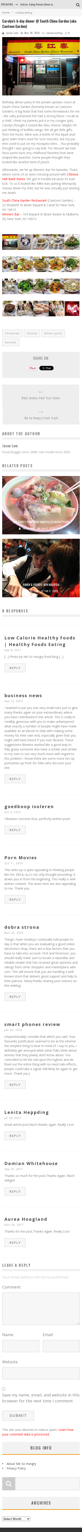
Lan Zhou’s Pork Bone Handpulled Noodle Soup (41, 522)
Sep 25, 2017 (13, 1169)
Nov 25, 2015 (14, 933)
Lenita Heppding (26, 1112)
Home (6, 12)
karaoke (11, 342)
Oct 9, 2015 (12, 812)
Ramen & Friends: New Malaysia (41, 584)
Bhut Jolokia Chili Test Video (41, 398)
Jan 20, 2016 (13, 1030)
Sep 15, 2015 (13, 701)
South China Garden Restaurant (24, 200)
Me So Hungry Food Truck (41, 417)
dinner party (53, 333)
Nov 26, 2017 (14, 1225)
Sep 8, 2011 (12, 650)
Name (7, 1334)
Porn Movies (20, 858)
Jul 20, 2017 (12, 1118)
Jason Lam (12, 33)
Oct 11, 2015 (13, 863)
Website (10, 1361)
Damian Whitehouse (31, 1163)
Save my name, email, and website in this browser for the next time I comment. (41, 1397)
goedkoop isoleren (29, 806)
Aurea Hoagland (25, 1219)
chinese (31, 333)
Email (48, 1334)
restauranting (54, 33)
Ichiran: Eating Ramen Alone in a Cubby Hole (43, 4)
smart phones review (32, 1024)
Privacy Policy (16, 1468)
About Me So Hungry (21, 1464)
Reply (15, 668)
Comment (11, 1287)
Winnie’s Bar (10, 214)
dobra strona (22, 927)
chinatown (12, 333)
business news (23, 695)
